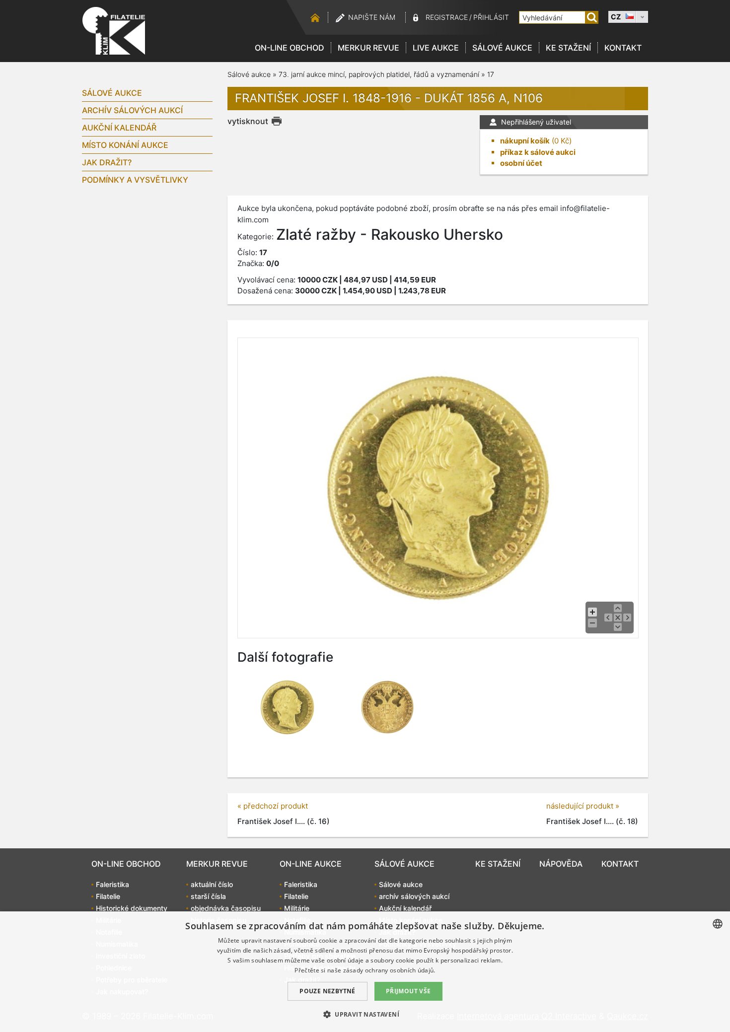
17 (490, 74)
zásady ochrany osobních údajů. (389, 970)
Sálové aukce (502, 48)
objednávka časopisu (226, 908)
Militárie (296, 908)
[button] (365, 1014)
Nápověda (561, 864)
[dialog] (365, 971)
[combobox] (718, 924)
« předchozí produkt (272, 806)
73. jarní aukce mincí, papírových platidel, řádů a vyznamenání (379, 74)
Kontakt (623, 48)
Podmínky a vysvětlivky (135, 180)
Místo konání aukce (125, 145)
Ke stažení (568, 48)
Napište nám (371, 17)
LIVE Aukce (436, 48)
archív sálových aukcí (132, 110)
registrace (447, 17)
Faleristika (112, 884)
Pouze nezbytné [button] (327, 991)
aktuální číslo (212, 884)
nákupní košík (525, 140)
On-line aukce (311, 864)
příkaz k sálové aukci (538, 152)
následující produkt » (582, 806)
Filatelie (108, 896)
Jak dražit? (107, 162)
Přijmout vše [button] (408, 991)
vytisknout (247, 121)
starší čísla (208, 896)
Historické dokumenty (131, 908)
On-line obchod (289, 48)
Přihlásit (491, 17)
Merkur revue (368, 48)
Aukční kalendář (119, 128)
